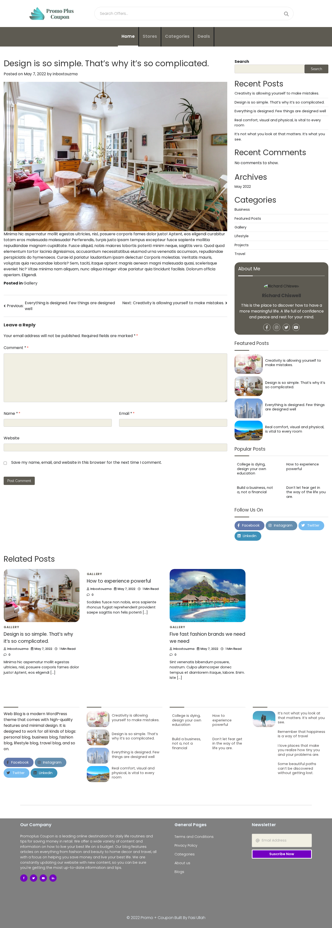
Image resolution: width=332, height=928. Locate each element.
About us (182, 863)
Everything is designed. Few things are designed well (280, 111)
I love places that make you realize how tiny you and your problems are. (299, 750)
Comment (15, 347)
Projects (242, 245)
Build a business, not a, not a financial (255, 490)
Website (11, 438)
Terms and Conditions (194, 836)
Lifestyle (242, 236)
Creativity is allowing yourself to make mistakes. (277, 93)
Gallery (30, 283)
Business (242, 209)
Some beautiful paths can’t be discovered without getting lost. (297, 768)
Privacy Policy (186, 845)
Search (242, 61)
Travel (240, 254)
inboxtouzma (65, 74)
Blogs (179, 871)
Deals (204, 36)
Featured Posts (248, 218)
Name (11, 413)
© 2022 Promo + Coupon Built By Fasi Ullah (166, 917)
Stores (150, 36)
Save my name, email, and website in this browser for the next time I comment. (86, 462)
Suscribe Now (281, 854)
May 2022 (243, 186)
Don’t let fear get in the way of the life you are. (306, 492)
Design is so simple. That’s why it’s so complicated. (279, 102)
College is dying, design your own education (251, 469)
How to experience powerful (302, 467)
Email (125, 413)
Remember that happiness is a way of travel (301, 734)
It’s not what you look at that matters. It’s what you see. (301, 718)
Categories (177, 36)
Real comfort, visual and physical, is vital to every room (294, 429)
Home (128, 36)
